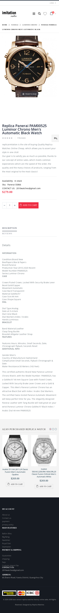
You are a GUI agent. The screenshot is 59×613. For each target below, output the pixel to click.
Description (9, 228)
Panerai (14, 25)
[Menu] (34, 13)
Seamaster (6, 546)
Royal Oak (6, 543)
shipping (6, 559)
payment (5, 521)
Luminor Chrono (29, 25)
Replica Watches (38, 605)
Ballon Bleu (7, 533)
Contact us (6, 518)
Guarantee (6, 555)
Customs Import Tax (10, 565)
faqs (4, 562)
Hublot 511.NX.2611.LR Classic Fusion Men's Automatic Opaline (15, 472)
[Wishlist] (45, 13)
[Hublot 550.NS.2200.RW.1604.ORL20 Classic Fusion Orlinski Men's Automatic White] (44, 450)
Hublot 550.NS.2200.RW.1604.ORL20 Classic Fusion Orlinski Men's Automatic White (44, 473)
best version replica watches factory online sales (30, 599)
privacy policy (7, 524)
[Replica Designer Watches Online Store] (9, 13)
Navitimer (6, 540)
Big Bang (6, 536)
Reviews (7, 234)
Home (4, 25)
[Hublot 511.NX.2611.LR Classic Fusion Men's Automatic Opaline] (15, 451)
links (52, 3)
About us (6, 514)
